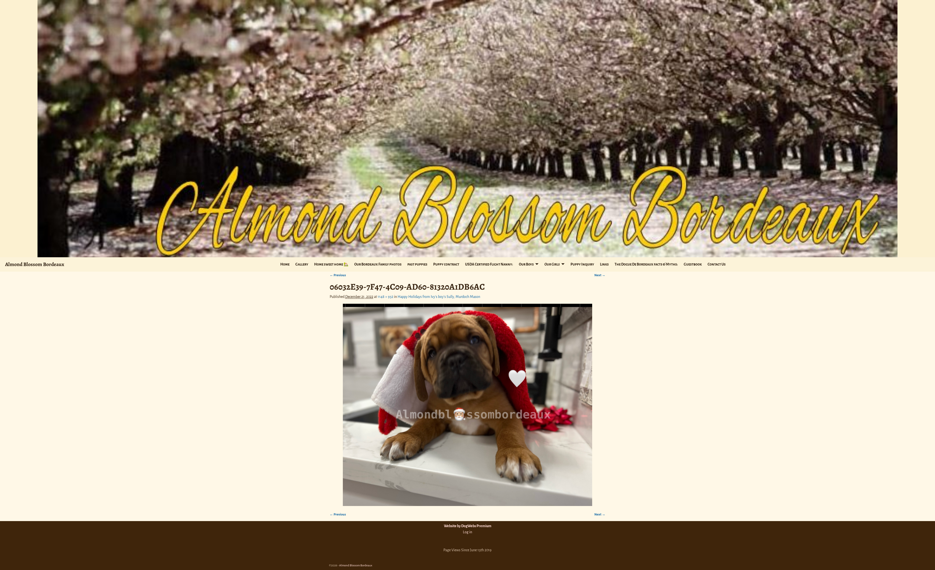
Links (604, 264)
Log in (467, 532)
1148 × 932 (385, 297)
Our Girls (552, 264)
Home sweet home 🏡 (331, 264)
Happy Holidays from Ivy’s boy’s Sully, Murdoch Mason (439, 297)
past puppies (417, 264)
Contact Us (717, 264)
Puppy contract (446, 264)
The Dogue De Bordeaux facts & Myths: (646, 264)
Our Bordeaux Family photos (378, 264)
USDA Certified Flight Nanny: (489, 264)
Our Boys (526, 264)
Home (285, 264)
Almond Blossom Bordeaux (34, 264)
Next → (599, 275)
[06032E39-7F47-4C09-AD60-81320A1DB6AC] (468, 405)
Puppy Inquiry (582, 264)
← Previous (338, 275)
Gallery (301, 264)
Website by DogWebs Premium (467, 526)
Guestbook (693, 264)
